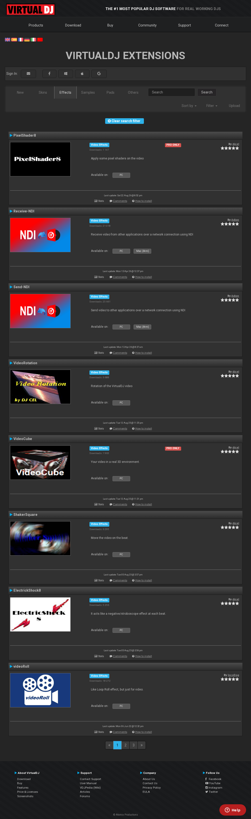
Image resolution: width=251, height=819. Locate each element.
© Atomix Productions (125, 814)
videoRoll (21, 666)
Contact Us (150, 783)
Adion (235, 219)
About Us (149, 779)
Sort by (188, 106)
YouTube (214, 783)
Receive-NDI (23, 211)
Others (133, 92)
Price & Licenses (27, 791)
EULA (146, 791)
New (20, 92)
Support (184, 25)
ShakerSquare (25, 515)
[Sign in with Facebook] (49, 74)
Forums (85, 796)
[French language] (20, 39)
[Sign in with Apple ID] (82, 74)
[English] (7, 39)
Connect (221, 25)
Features (22, 787)
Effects (65, 92)
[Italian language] (33, 39)
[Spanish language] (14, 39)
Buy (110, 25)
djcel (235, 144)
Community (147, 25)
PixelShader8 (24, 135)
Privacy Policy (152, 787)
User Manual (88, 783)
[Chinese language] (40, 39)
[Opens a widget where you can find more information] (232, 810)
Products (36, 25)
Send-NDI (21, 287)
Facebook (214, 779)
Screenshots (25, 796)
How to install (143, 201)
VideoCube (22, 439)
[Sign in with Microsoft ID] (65, 74)
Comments (120, 201)
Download (73, 25)
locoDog (233, 675)
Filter (210, 106)
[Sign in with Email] (28, 74)
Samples (88, 92)
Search (207, 92)
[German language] (27, 39)
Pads (110, 92)
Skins (43, 92)
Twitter (213, 791)
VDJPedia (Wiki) (90, 787)
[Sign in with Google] (99, 74)
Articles (85, 791)
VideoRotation (25, 363)
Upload (234, 106)
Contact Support (90, 779)
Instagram (215, 787)
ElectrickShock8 (27, 590)
